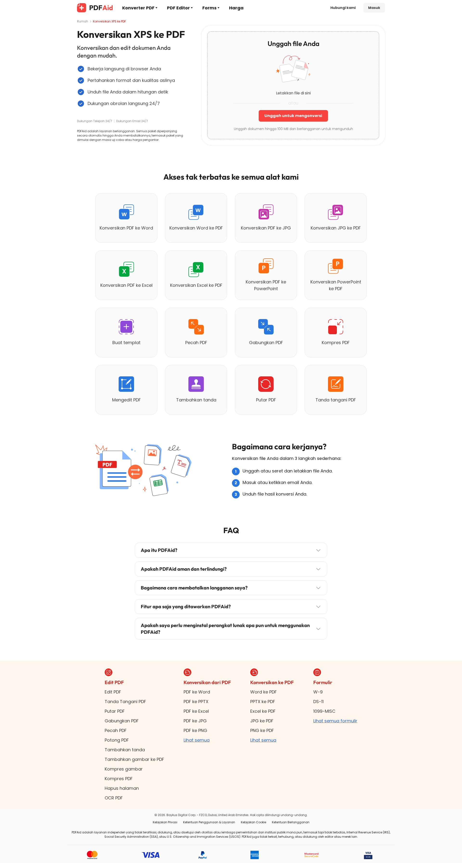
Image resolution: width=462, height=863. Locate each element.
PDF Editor (178, 8)
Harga (236, 8)
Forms (209, 8)
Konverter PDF (138, 8)
